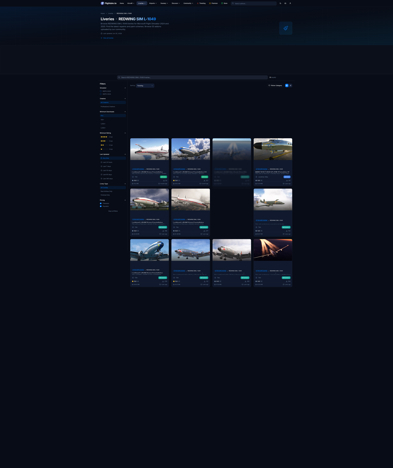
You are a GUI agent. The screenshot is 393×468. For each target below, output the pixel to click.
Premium (215, 3)
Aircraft (129, 3)
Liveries (141, 3)
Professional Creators (108, 106)
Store (225, 3)
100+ (102, 119)
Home (122, 3)
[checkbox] (101, 91)
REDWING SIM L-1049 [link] (124, 13)
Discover (175, 3)
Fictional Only (105, 195)
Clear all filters (113, 211)
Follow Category (276, 85)
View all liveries (108, 38)
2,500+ (103, 128)
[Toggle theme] (280, 3)
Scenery (163, 3)
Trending (202, 3)
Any (102, 115)
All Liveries (104, 187)
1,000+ (103, 124)
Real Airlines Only (106, 191)
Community (187, 3)
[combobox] (145, 86)
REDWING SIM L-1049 (276, 169)
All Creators (104, 102)
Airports (152, 3)
